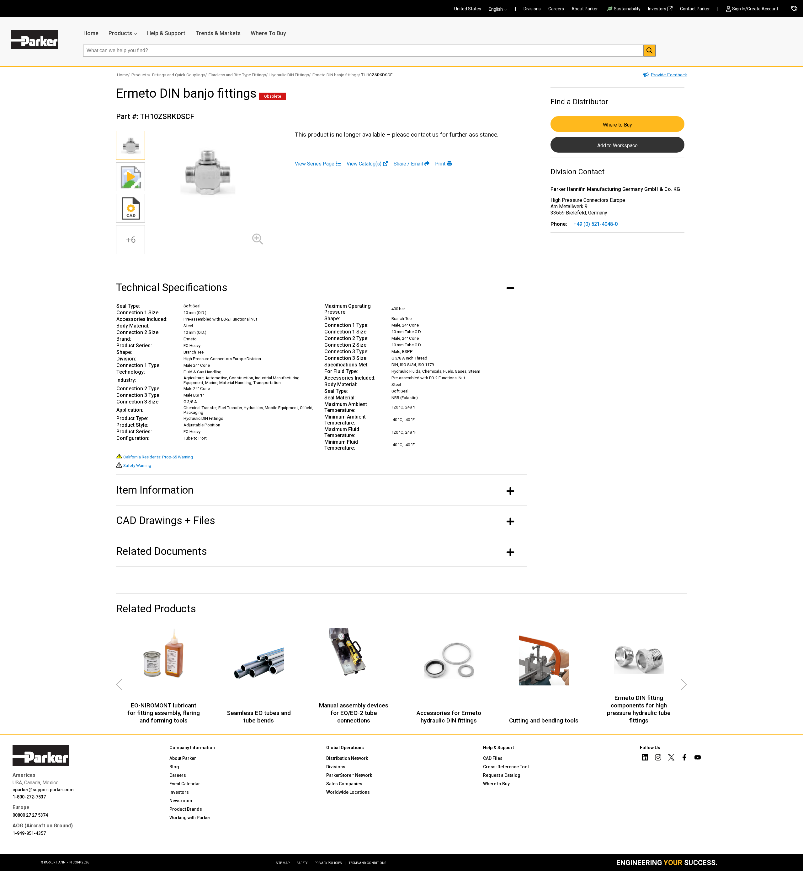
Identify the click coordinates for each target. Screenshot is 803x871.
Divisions (532, 8)
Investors (657, 8)
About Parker (585, 8)
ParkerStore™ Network (349, 775)
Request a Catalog (501, 775)
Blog (174, 766)
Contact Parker (695, 8)
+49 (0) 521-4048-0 (595, 224)
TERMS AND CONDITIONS (367, 863)
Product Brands (185, 809)
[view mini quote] (794, 9)
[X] (671, 758)
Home (90, 33)
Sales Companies (344, 783)
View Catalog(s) (364, 164)
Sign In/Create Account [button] (755, 8)
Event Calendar (184, 783)
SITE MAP (285, 863)
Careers (556, 8)
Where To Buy (268, 33)
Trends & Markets (218, 33)
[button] (500, 9)
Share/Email (408, 164)
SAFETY (304, 863)
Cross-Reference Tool (506, 766)
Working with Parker (189, 817)
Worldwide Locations (348, 792)
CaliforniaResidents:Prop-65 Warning (158, 457)
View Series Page (314, 164)
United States (467, 8)
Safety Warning (137, 465)
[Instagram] (658, 758)
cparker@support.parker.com (43, 789)
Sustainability (627, 8)
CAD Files (493, 758)
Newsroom (180, 800)
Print (440, 164)
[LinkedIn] (645, 758)
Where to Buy (617, 125)
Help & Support (166, 33)
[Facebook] (684, 758)
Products (120, 33)
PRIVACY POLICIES (330, 863)
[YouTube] (698, 758)
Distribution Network (347, 758)
